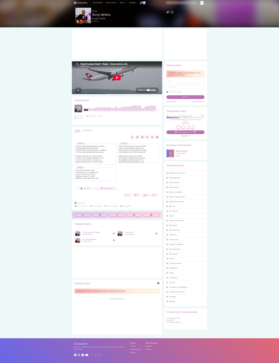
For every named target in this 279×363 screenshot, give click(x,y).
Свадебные (173, 268)
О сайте (133, 346)
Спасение (173, 278)
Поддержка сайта (136, 349)
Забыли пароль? (198, 101)
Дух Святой (173, 211)
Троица (172, 282)
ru (92, 355)
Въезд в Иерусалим (176, 201)
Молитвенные (174, 230)
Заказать (133, 352)
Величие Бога (174, 187)
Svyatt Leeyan (80, 118)
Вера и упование (175, 192)
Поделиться (107, 188)
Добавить (132, 2)
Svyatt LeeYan (98, 18)
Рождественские (175, 263)
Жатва (171, 216)
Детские (172, 206)
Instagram (148, 346)
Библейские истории (177, 173)
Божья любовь (174, 182)
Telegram (148, 349)
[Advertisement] (117, 44)
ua (96, 355)
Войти (185, 97)
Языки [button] (122, 2)
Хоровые (172, 296)
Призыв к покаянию (176, 244)
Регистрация (171, 101)
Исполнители (111, 2)
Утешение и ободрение (178, 287)
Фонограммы (98, 2)
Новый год (173, 235)
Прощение (173, 254)
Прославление (174, 249)
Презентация (87, 130)
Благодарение (174, 178)
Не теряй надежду (89, 239)
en (100, 355)
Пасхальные (173, 239)
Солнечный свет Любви (91, 232)
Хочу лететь (128, 232)
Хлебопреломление (177, 292)
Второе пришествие (177, 197)
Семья (171, 273)
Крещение (173, 225)
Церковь (172, 301)
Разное (171, 258)
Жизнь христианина (176, 220)
